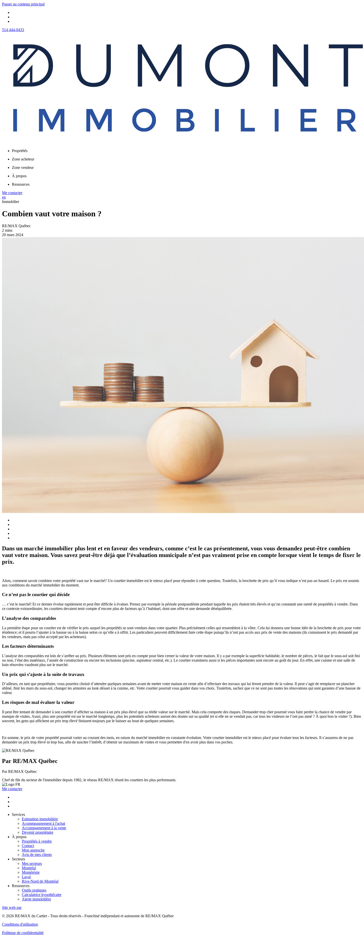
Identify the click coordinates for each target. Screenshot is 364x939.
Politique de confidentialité (23, 933)
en (4, 197)
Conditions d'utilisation (20, 924)
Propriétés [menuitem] (19, 151)
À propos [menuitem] (19, 176)
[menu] (187, 151)
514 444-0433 (13, 30)
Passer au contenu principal (23, 4)
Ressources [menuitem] (20, 184)
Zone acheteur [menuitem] (23, 159)
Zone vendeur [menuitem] (23, 167)
